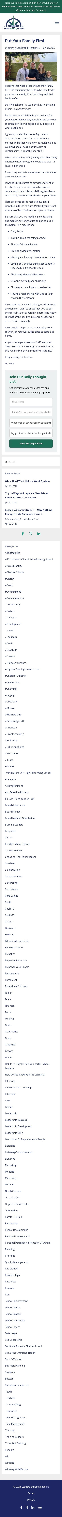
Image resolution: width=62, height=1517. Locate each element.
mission (9, 1184)
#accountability (13, 565)
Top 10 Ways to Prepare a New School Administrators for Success (26, 495)
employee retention (16, 960)
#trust (35, 519)
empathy (10, 953)
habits (8, 1057)
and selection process (17, 792)
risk (7, 1294)
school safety (12, 1327)
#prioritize (11, 727)
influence (35, 47)
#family (9, 47)
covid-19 (9, 915)
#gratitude (11, 649)
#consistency (12, 604)
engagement (12, 973)
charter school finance (17, 844)
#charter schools (14, 572)
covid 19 (9, 908)
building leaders (14, 824)
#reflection (11, 740)
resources (10, 1281)
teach (8, 1391)
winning (9, 1462)
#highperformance (15, 662)
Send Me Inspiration (31, 443)
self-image (11, 1333)
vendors (9, 1449)
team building (13, 1404)
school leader (12, 1307)
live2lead (10, 1158)
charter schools (13, 850)
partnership (11, 1223)
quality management (16, 1262)
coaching (10, 863)
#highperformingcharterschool (22, 669)
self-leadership (13, 1339)
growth (9, 1051)
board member (13, 811)
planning (10, 1249)
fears (8, 999)
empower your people (17, 966)
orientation (11, 1210)
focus (8, 1012)
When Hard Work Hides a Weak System (27, 481)
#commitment (11, 519)
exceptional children (16, 986)
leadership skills (14, 1132)
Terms (31, 1493)
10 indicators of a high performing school (28, 772)
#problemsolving (14, 734)
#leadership (22, 47)
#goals (9, 643)
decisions (10, 928)
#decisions (11, 617)
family (8, 992)
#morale (10, 708)
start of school (13, 1359)
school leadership (15, 1320)
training (9, 1430)
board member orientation (20, 818)
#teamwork (11, 753)
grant (8, 1038)
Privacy (31, 1500)
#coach (9, 585)
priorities (10, 1255)
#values (9, 766)
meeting (9, 1171)
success (9, 1378)
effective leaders (14, 947)
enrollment (11, 979)
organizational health (17, 1204)
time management (15, 1417)
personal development (17, 1236)
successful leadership (17, 1385)
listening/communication (19, 1152)
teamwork (11, 1411)
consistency (11, 889)
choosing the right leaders (20, 856)
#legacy (9, 695)
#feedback (11, 636)
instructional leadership (18, 1087)
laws (8, 1100)
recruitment (11, 1268)
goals (8, 1025)
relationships (12, 1275)
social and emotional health (20, 1352)
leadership (11, 1113)
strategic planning (15, 1365)
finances (9, 1005)
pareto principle (13, 1216)
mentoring (11, 1178)
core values (11, 895)
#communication (14, 598)
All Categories (12, 552)
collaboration (12, 869)
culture (9, 921)
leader (9, 1107)
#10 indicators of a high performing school (29, 559)
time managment (14, 1424)
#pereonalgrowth (15, 721)
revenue (9, 1288)
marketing (10, 1165)
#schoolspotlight (14, 747)
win (7, 1456)
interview (10, 1094)
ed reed (9, 934)
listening (10, 1145)
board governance (15, 805)
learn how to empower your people (25, 1139)
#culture (10, 611)
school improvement (16, 1301)
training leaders (14, 1436)
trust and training (15, 1443)
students (10, 1372)
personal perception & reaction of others (27, 1242)
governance (11, 1031)
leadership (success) (16, 1119)
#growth (10, 656)
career (8, 837)
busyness (10, 831)
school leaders (13, 1314)
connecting (11, 882)
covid (8, 902)
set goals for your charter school (23, 1346)
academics (10, 779)
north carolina (13, 1191)
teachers (10, 1398)
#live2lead (11, 701)
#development (13, 624)
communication (13, 876)
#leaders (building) (15, 675)
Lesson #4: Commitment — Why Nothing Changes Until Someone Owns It (28, 512)
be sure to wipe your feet (19, 798)
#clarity (9, 578)
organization (12, 1197)
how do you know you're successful (25, 1074)
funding (9, 1018)
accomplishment (14, 785)
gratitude (10, 1044)
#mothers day (13, 714)
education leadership (16, 941)
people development (16, 1229)
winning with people (16, 1469)
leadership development (18, 1126)
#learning (11, 688)
